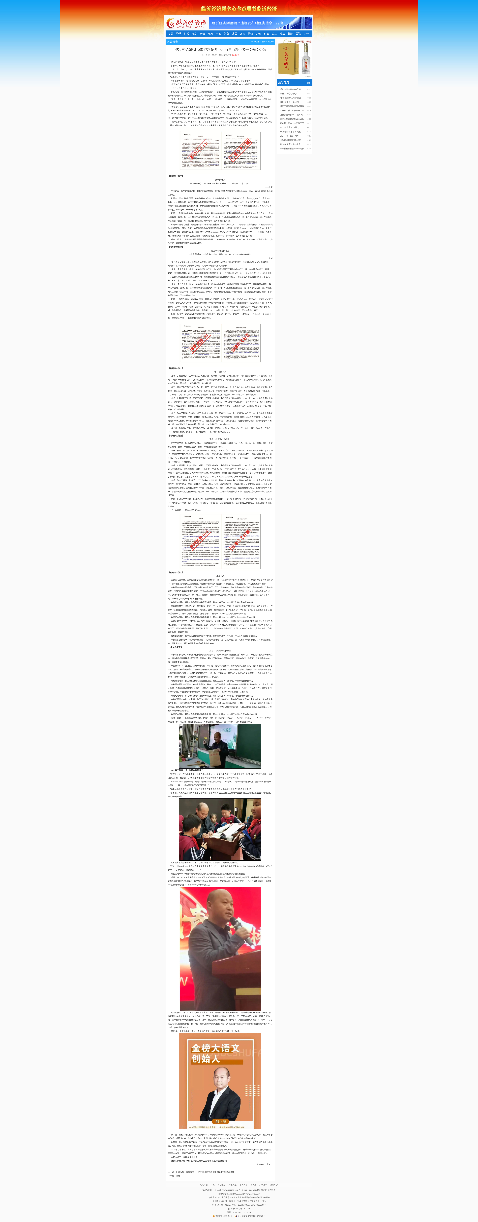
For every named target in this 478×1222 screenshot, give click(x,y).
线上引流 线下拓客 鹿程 (290, 132)
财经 (186, 33)
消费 (226, 33)
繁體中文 (274, 1185)
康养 (306, 33)
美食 (202, 33)
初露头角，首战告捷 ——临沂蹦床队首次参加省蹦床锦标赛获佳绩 (205, 1172)
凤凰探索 (204, 1185)
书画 (218, 33)
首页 (170, 33)
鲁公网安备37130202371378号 (251, 1216)
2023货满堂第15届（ (289, 127)
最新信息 (283, 82)
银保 (194, 33)
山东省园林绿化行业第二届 (292, 110)
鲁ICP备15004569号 (224, 1216)
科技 (266, 33)
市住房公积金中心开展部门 (292, 123)
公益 (274, 33)
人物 (258, 33)
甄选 (290, 33)
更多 (309, 83)
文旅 (242, 33)
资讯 (178, 33)
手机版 (253, 1185)
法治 (282, 33)
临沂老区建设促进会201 (290, 140)
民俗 (250, 33)
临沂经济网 (255, 42)
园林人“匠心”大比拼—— (290, 94)
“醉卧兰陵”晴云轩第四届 (290, 98)
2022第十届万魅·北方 (289, 102)
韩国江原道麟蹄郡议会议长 (292, 119)
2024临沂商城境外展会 (290, 144)
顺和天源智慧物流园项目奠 (292, 106)
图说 (298, 33)
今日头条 (243, 1185)
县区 (234, 33)
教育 (210, 33)
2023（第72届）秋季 (289, 136)
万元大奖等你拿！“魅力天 (291, 115)
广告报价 (263, 1185)
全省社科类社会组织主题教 (292, 148)
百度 (213, 1185)
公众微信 (222, 1185)
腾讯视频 (233, 1185)
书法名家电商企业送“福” (290, 89)
